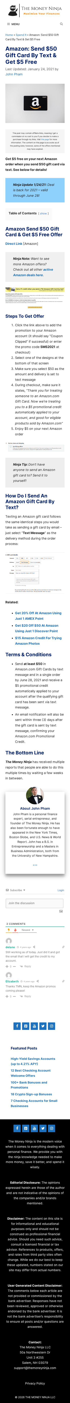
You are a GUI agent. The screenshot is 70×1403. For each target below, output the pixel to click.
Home (9, 35)
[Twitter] (42, 1026)
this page (45, 139)
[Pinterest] (25, 1026)
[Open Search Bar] (61, 24)
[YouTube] (34, 1026)
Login (60, 890)
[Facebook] (17, 1026)
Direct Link (13, 244)
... (35, 863)
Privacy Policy (35, 1383)
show (43, 213)
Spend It (21, 35)
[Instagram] (51, 1026)
